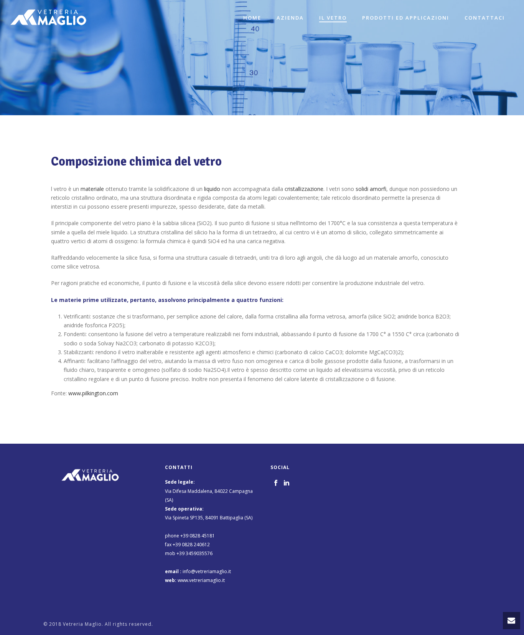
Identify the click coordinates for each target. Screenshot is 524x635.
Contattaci (485, 17)
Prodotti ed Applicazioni (405, 17)
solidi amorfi (371, 188)
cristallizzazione (304, 188)
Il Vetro (333, 17)
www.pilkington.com (93, 393)
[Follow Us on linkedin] (286, 483)
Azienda (290, 17)
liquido (212, 188)
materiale (92, 188)
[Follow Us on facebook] (276, 483)
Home (252, 17)
